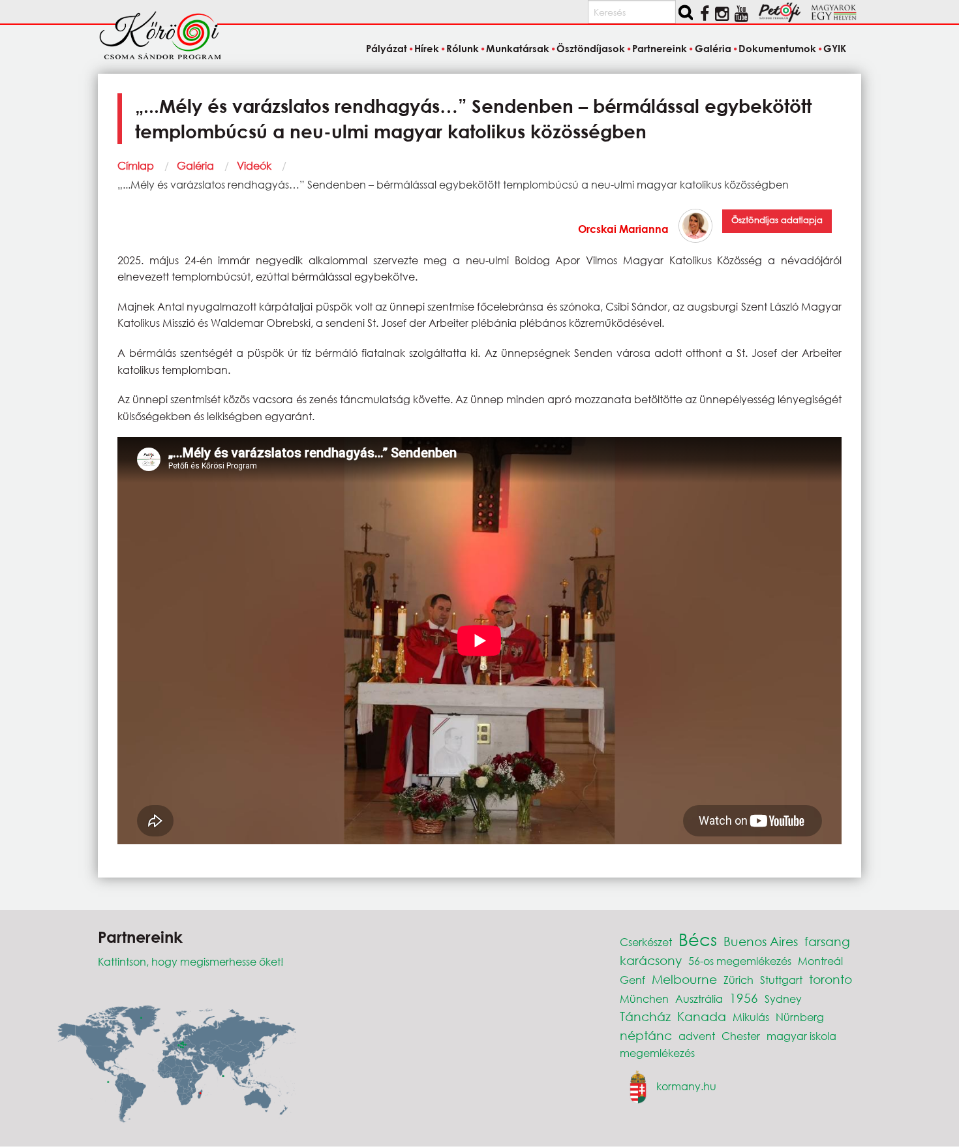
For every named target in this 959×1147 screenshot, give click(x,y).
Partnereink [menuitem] (659, 48)
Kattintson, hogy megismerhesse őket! (191, 961)
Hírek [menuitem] (426, 48)
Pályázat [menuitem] (386, 48)
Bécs (697, 938)
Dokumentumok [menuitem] (777, 48)
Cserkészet (646, 942)
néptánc (646, 1035)
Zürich (738, 979)
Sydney (783, 998)
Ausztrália (699, 998)
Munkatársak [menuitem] (517, 48)
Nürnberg (800, 1017)
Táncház (645, 1016)
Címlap (135, 165)
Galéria (195, 165)
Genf (632, 979)
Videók (254, 165)
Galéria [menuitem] (713, 48)
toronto (830, 978)
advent (696, 1036)
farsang (827, 941)
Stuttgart (781, 979)
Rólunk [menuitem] (462, 48)
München (644, 998)
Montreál (820, 961)
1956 (743, 997)
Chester (741, 1036)
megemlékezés (657, 1053)
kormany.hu (686, 1086)
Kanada (701, 1016)
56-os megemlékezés (739, 961)
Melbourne (684, 978)
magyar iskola (801, 1036)
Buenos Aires (760, 941)
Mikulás (751, 1017)
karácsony (651, 960)
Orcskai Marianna (623, 228)
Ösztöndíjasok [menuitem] (590, 48)
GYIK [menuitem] (834, 48)
